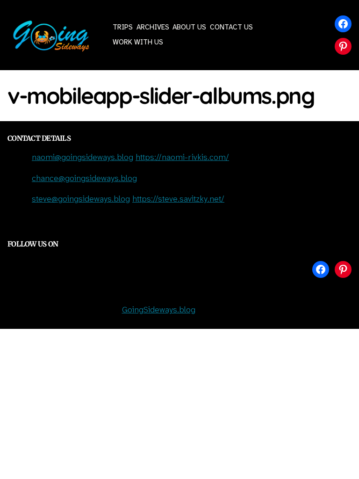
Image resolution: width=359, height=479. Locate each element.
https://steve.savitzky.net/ (178, 199)
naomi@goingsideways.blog (82, 157)
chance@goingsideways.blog (84, 178)
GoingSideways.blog (158, 310)
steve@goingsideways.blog (81, 199)
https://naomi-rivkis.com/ (182, 157)
